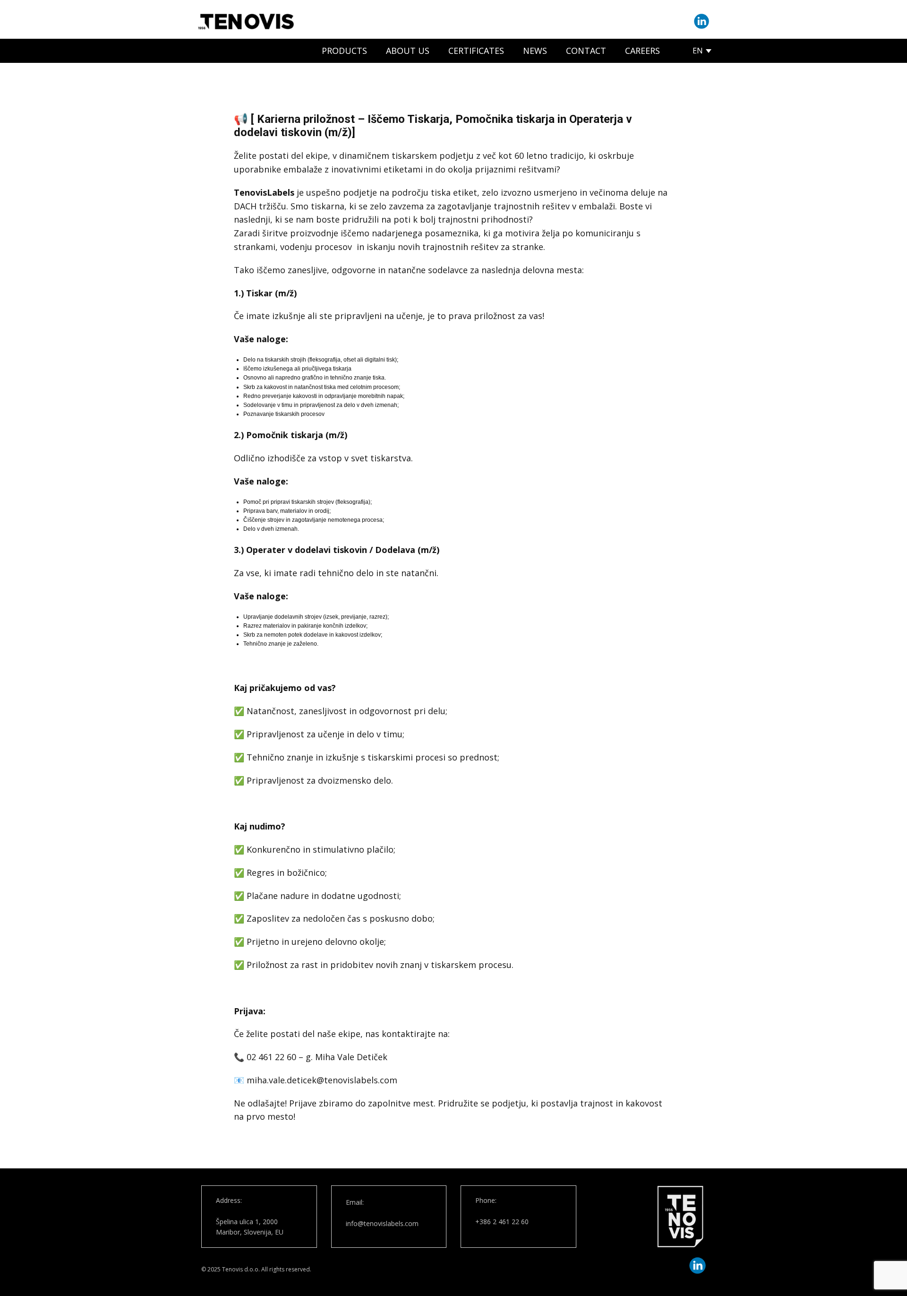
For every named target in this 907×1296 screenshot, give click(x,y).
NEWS (535, 50)
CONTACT (586, 50)
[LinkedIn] (701, 21)
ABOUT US (407, 50)
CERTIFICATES (476, 50)
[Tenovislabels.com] (246, 21)
